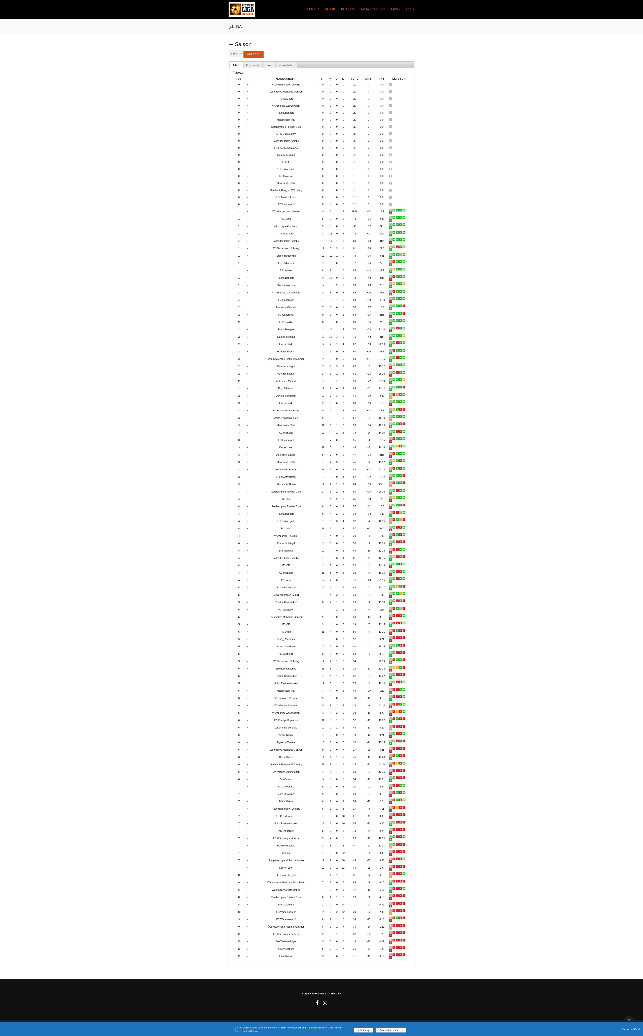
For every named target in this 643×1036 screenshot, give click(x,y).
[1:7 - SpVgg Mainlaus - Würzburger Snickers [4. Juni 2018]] (404, 534)
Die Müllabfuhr (286, 904)
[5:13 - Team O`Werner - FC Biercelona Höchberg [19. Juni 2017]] (390, 412)
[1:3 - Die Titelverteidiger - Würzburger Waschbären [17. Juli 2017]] (394, 210)
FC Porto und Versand (286, 698)
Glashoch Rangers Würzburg (286, 190)
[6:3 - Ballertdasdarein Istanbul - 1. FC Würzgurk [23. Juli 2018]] (394, 239)
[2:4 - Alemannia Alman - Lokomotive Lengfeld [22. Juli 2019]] (394, 482)
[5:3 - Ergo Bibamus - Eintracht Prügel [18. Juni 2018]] (404, 261)
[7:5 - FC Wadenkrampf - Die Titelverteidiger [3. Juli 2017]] (397, 918)
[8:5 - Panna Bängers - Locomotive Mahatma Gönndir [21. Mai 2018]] (390, 618)
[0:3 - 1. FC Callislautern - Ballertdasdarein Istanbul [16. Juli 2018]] (397, 239)
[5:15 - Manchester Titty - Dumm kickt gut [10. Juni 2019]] (401, 364)
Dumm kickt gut (286, 155)
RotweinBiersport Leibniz (286, 594)
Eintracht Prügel (286, 543)
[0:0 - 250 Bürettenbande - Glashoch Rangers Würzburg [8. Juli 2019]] (397, 667)
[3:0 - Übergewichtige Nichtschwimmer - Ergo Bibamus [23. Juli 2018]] (394, 261)
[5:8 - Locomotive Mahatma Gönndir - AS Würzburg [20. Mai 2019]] (390, 655)
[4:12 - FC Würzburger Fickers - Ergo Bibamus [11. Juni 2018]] (390, 264)
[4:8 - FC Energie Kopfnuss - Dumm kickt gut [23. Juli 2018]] (394, 335)
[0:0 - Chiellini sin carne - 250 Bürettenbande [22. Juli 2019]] (394, 283)
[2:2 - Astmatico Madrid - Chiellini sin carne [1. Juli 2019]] (404, 283)
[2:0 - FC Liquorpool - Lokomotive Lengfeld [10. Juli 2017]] (397, 313)
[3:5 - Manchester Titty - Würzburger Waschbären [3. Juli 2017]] (401, 210)
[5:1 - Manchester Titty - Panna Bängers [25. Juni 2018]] (390, 330)
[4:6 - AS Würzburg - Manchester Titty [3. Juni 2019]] (404, 460)
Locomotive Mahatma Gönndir (286, 91)
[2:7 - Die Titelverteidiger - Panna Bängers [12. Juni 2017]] (390, 515)
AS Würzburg (286, 98)
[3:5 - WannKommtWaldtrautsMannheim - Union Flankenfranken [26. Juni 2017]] (404, 416)
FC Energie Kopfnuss (286, 147)
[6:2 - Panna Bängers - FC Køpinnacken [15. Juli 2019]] (397, 276)
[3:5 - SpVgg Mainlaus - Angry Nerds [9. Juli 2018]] (394, 637)
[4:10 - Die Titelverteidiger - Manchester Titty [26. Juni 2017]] (401, 689)
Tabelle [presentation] (236, 65)
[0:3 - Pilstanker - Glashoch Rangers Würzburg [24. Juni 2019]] (404, 763)
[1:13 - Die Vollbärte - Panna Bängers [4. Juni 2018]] (390, 552)
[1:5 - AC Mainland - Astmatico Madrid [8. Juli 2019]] (401, 379)
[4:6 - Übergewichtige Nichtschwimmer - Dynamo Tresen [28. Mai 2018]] (390, 743)
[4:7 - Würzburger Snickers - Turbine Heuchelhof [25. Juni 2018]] (390, 257)
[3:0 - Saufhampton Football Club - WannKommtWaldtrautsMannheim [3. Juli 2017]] (401, 505)
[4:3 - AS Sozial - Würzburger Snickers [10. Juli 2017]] (397, 217)
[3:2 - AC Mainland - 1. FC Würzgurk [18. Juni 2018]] (390, 434)
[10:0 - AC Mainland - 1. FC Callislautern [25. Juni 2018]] (404, 431)
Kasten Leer (286, 447)
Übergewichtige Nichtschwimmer (286, 358)
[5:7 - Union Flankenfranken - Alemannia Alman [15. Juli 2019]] (397, 482)
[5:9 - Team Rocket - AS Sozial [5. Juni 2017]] (401, 954)
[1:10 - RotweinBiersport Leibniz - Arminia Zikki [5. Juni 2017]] (390, 596)
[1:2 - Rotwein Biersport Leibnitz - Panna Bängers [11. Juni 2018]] (401, 807)
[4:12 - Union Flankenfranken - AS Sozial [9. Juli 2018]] (397, 630)
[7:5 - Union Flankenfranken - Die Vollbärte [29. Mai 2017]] (390, 802)
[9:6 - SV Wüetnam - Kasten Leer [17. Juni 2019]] (390, 780)
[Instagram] (325, 1002)
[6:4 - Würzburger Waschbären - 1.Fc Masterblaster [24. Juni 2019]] (404, 291)
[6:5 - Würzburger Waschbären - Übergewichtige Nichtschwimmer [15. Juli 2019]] (397, 291)
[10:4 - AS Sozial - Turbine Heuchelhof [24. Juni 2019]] (404, 578)
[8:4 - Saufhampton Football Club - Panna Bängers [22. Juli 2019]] (394, 276)
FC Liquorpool (286, 204)
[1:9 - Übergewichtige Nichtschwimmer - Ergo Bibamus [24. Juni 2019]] (390, 389)
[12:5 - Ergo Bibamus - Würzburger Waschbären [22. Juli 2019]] (394, 291)
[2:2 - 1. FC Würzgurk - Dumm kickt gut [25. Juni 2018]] (404, 335)
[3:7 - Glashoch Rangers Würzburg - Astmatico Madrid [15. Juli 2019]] (397, 379)
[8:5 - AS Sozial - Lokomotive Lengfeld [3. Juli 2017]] (401, 217)
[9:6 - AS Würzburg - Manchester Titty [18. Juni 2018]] (401, 423)
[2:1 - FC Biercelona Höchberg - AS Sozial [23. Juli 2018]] (394, 247)
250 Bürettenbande (286, 668)
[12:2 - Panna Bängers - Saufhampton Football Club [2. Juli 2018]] (404, 328)
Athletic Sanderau (286, 395)
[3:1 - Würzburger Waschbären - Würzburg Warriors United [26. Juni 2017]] (404, 210)
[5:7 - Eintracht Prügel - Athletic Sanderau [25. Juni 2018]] (401, 541)
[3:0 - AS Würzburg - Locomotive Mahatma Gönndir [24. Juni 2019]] (394, 652)
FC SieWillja (286, 322)
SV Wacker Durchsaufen (286, 771)
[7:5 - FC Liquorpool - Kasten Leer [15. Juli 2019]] (394, 298)
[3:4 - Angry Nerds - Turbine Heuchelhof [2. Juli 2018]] (404, 254)
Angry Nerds (286, 735)
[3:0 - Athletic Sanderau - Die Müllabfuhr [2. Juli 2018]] (394, 645)
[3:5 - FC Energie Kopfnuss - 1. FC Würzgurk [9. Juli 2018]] (397, 519)
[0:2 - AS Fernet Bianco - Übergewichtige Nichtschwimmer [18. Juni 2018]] (394, 453)
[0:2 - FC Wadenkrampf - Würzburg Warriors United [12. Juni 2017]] (390, 891)
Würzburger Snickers (286, 535)
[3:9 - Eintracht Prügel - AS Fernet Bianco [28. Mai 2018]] (404, 453)
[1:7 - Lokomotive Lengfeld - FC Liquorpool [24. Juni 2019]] (404, 298)
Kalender (348, 9)
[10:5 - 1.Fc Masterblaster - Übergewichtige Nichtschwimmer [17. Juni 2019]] (390, 478)
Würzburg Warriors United (286, 889)
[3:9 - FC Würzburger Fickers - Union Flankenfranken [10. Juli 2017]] (397, 416)
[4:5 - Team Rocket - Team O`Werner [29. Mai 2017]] (404, 954)
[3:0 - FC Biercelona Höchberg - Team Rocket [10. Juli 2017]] (397, 409)
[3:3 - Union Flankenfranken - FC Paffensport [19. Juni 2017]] (390, 419)
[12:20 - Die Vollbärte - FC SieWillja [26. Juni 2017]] (401, 320)
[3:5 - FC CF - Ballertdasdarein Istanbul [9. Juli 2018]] (401, 239)
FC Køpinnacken (286, 351)
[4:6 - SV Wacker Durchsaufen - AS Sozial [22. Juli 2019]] (394, 578)
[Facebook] (317, 1002)
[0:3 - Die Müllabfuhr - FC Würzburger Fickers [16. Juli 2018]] (394, 836)
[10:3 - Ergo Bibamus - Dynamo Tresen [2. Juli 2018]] (397, 261)
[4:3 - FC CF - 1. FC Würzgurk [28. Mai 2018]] (390, 625)
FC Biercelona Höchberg (285, 248)
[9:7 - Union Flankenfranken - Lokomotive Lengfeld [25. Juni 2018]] (401, 726)
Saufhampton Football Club (286, 126)
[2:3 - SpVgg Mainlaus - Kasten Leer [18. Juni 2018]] (404, 446)
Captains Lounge (372, 9)
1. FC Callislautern (286, 133)
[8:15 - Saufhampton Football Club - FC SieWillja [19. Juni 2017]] (404, 320)
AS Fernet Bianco (286, 454)
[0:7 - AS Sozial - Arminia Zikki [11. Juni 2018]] (390, 633)
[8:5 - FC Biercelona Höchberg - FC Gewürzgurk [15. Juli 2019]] (397, 659)
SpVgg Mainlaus (286, 639)
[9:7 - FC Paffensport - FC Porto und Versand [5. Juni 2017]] (390, 611)
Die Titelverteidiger (286, 941)
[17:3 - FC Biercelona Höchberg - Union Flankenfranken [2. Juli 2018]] (404, 247)
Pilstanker (285, 852)
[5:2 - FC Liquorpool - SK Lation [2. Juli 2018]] (401, 438)
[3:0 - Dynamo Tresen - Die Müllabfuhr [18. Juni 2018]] (401, 741)
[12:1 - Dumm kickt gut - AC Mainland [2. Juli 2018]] (401, 335)
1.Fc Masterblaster (286, 197)
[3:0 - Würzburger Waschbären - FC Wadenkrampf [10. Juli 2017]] (397, 210)
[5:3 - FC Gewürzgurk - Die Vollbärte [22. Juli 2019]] (394, 755)
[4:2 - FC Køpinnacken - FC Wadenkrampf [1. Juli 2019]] (404, 372)
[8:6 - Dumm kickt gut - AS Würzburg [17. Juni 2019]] (397, 364)
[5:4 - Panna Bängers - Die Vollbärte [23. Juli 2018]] (394, 328)
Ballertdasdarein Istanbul (286, 140)
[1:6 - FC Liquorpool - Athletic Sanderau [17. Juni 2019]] (390, 301)
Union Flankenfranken (286, 417)
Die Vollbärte (286, 550)
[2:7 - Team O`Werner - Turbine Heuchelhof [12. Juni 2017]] (390, 603)
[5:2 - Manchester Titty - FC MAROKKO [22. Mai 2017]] (390, 788)
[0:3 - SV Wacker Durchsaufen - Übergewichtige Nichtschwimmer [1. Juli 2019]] (404, 770)
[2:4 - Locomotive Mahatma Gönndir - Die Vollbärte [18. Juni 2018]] (401, 549)
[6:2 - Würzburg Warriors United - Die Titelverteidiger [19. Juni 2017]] (404, 888)
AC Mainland (286, 176)
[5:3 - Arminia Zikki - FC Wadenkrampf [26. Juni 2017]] (404, 401)
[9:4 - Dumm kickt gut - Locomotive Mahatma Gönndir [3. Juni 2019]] (404, 364)
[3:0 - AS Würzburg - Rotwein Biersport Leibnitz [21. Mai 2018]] (390, 810)
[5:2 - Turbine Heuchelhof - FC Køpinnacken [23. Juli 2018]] (394, 254)
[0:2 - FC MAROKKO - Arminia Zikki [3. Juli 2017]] (401, 401)
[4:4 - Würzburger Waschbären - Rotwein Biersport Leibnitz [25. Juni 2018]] (397, 711)
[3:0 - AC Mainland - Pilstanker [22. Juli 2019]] (394, 571)
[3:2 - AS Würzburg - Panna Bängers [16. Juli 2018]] (397, 232)
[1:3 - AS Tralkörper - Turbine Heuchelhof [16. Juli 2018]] (397, 254)
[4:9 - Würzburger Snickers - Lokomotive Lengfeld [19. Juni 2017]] (390, 707)
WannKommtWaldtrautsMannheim (286, 882)
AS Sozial (286, 218)
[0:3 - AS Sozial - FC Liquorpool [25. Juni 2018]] (404, 438)
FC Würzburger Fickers (286, 838)
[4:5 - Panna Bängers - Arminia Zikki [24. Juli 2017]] (394, 401)
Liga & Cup (311, 9)
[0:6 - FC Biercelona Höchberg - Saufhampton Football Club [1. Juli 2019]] (404, 490)
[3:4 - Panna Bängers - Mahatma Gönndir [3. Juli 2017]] (397, 305)
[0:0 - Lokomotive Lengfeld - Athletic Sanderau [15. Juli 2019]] (397, 394)
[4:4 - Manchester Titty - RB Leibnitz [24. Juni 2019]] (394, 269)
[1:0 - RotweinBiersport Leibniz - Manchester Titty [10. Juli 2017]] (394, 593)
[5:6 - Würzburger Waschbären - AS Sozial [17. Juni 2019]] (390, 294)
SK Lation (286, 499)
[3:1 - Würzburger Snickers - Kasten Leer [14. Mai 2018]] (390, 537)
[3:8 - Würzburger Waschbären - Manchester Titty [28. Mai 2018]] (390, 714)
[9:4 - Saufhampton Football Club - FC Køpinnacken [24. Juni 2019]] (390, 375)
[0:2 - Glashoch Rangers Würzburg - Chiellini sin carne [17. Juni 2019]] (390, 766)
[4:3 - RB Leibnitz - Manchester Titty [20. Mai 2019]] (404, 269)
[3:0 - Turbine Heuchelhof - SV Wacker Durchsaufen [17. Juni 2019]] (390, 677)
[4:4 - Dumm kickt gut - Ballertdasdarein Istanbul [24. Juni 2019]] (394, 364)
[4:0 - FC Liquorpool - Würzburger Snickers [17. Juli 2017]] (394, 313)
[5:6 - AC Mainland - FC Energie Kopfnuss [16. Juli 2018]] (397, 431)
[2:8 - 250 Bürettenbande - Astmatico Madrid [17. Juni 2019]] (390, 382)
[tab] (236, 65)
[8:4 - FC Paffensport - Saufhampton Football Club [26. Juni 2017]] (404, 505)
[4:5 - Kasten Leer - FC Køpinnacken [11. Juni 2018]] (390, 353)
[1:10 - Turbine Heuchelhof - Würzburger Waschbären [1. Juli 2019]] (401, 291)
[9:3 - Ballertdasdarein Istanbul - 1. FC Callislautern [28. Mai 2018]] (390, 817)
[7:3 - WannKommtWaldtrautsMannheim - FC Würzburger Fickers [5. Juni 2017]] (390, 883)
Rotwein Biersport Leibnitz (286, 84)
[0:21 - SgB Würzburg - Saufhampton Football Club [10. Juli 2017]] (397, 505)
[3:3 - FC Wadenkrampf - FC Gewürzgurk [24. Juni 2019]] (390, 847)
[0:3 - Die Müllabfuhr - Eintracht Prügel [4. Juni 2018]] (390, 544)
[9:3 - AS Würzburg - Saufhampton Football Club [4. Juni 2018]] (404, 895)
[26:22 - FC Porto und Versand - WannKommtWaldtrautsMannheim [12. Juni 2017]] (404, 881)
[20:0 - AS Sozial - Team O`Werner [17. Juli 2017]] (394, 217)
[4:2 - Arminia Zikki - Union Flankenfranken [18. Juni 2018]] (390, 345)
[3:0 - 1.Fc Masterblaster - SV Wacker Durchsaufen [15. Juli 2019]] (394, 475)
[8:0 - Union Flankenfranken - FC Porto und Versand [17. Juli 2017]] (394, 416)
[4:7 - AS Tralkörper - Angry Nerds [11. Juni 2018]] (404, 733)
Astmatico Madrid (286, 381)
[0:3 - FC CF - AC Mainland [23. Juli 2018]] (394, 431)
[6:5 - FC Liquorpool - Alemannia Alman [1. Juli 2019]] (401, 298)
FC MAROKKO (286, 786)
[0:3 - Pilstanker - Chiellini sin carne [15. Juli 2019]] (397, 283)
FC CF (286, 162)
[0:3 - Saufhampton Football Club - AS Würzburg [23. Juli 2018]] (394, 232)
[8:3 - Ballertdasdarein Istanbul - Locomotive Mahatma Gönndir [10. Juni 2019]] (401, 556)
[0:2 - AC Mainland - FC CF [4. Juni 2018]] (404, 623)
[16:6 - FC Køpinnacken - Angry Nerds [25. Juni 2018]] (404, 350)
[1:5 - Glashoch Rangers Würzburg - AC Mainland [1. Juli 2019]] (404, 571)
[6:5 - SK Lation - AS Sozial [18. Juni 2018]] (404, 527)
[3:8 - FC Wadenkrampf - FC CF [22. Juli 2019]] (394, 564)
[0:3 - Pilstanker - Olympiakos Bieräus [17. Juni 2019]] (390, 471)
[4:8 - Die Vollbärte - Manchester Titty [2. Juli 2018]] (394, 423)
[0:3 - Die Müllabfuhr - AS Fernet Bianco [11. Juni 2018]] (397, 453)
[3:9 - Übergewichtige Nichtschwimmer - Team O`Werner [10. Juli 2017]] (397, 792)
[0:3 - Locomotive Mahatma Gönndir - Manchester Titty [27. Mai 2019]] (390, 463)
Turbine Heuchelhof (286, 255)
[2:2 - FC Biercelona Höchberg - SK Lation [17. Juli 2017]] (394, 409)
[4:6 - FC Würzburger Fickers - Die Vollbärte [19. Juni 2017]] (404, 800)
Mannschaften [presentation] (286, 65)
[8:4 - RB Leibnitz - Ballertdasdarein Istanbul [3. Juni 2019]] (397, 269)
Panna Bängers (285, 112)
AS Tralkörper (286, 830)
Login (410, 9)
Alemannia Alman (286, 484)
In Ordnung (363, 1030)
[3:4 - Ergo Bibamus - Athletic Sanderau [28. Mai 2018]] (390, 648)
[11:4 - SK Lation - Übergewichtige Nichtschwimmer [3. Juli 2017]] (401, 497)
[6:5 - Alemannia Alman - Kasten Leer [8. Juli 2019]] (401, 482)
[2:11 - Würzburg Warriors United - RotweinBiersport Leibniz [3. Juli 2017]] (397, 593)
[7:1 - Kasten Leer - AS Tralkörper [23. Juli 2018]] (394, 446)
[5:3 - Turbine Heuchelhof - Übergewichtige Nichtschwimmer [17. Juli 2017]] (394, 600)
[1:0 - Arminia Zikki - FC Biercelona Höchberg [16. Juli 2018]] (397, 247)
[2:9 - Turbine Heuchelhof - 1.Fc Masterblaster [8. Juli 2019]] (397, 475)
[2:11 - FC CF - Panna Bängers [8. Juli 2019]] (401, 276)
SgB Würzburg (286, 948)
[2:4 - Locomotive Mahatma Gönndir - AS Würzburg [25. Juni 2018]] (390, 235)
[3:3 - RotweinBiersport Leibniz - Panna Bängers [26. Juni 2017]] (401, 512)
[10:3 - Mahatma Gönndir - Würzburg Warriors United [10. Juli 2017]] (394, 305)
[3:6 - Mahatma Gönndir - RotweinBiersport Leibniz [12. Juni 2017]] (404, 305)
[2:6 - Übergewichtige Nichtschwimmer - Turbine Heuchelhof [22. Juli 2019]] (394, 674)
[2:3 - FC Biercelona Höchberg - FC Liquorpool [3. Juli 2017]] (401, 313)
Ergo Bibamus (286, 263)
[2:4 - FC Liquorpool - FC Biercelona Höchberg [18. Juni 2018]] (390, 249)
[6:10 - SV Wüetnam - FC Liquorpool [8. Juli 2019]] (397, 298)
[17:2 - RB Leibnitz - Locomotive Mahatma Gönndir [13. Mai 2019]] (390, 271)
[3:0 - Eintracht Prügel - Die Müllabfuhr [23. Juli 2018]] (394, 541)
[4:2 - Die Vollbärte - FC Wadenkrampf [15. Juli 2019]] (397, 755)
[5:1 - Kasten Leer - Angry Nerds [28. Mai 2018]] (390, 736)
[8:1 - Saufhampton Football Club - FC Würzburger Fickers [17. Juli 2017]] (394, 505)
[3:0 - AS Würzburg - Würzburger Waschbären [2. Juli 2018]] (404, 232)
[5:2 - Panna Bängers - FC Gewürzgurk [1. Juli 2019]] (404, 276)
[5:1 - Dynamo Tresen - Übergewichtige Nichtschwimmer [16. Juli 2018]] (397, 357)
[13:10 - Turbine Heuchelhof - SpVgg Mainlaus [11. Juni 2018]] (404, 637)
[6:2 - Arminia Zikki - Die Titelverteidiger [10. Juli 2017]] (397, 401)
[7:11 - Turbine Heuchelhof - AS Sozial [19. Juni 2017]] (390, 220)
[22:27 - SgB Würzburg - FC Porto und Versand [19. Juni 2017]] (390, 699)
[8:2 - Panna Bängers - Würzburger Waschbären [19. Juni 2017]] (390, 212)
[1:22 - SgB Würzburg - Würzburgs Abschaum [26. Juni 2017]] (404, 224)
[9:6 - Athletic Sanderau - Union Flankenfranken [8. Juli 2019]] (401, 394)
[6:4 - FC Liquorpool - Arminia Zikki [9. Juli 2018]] (397, 342)
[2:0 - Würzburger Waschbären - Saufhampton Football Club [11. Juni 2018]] (404, 711)
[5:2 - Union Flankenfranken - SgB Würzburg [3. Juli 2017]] (401, 416)
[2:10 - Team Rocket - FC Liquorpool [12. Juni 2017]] (397, 954)
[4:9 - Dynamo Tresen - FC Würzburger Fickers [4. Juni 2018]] (404, 741)
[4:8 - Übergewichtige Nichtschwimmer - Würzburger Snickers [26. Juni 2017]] (404, 704)
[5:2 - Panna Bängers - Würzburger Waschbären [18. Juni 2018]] (401, 711)
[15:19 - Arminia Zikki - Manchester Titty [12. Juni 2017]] (390, 692)
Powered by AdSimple (631, 1029)
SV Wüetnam (286, 779)
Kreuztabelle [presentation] (253, 65)
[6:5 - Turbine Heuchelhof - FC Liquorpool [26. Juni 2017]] (404, 313)
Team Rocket (286, 956)
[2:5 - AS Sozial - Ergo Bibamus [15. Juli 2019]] (397, 387)
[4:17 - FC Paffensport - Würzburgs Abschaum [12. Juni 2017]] (404, 608)
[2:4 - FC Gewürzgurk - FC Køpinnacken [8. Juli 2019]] (401, 372)
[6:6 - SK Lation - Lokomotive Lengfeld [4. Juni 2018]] (390, 729)
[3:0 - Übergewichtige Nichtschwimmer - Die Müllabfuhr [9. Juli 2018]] (401, 357)
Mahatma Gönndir (286, 307)
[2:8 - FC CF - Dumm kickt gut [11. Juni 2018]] (401, 623)
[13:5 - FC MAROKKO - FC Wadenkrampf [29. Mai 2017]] (404, 785)
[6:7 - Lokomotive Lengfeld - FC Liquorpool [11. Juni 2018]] (404, 726)
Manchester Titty (286, 119)
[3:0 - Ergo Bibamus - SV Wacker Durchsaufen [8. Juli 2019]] (401, 387)
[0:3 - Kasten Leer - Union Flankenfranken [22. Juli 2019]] (394, 682)
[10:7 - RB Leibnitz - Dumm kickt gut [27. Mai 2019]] (401, 269)
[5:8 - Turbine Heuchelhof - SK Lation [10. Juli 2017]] (397, 497)
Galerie (330, 9)
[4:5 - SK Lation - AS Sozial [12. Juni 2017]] (390, 500)
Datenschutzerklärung (391, 1030)
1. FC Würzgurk (286, 169)
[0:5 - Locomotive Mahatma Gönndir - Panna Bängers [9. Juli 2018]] (401, 328)
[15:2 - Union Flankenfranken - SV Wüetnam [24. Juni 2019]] (404, 682)
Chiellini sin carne (286, 285)
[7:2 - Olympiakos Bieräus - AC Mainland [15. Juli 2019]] (397, 468)
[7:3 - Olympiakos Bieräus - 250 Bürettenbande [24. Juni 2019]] (404, 468)
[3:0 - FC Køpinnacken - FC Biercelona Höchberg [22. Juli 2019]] (394, 372)
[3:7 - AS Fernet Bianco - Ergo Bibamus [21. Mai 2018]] (390, 456)
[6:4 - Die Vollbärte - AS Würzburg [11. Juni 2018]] (404, 549)
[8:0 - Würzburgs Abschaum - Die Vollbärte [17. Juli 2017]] (394, 224)
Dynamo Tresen (286, 742)
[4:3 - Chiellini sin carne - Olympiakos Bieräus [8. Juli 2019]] (401, 283)
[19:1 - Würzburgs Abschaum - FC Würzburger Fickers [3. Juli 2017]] (401, 224)
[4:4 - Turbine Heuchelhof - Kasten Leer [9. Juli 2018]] (401, 254)
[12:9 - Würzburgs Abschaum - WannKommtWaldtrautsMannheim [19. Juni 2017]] (390, 227)
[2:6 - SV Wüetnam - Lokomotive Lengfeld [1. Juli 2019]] (401, 586)
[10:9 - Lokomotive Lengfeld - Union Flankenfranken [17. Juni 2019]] (390, 589)
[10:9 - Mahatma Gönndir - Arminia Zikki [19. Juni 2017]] (401, 305)
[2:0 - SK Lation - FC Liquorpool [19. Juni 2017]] (390, 316)
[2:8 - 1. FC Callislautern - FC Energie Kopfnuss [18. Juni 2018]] (390, 721)
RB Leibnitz (286, 270)
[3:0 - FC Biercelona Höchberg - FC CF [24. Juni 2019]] (390, 566)
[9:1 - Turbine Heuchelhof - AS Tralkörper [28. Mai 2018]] (390, 832)
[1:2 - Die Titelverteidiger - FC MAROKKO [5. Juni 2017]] (401, 785)
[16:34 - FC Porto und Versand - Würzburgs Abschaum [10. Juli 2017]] (397, 224)
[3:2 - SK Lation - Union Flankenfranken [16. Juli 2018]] (394, 527)
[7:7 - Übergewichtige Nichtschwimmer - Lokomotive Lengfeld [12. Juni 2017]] (390, 876)
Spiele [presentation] (269, 65)
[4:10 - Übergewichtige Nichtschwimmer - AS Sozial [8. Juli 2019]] (401, 578)
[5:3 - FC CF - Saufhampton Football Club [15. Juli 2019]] (397, 490)
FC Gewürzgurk (286, 845)
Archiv (395, 9)
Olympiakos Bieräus (286, 469)
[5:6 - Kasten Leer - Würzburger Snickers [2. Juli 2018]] (401, 446)
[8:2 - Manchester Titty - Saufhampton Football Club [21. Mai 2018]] (390, 898)
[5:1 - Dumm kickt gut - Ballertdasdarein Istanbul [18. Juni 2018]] (390, 242)
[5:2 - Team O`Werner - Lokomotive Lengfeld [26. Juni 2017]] (404, 792)
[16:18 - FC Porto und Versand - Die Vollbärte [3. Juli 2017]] (401, 696)
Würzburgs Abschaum (286, 226)
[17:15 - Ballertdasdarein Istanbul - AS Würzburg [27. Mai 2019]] (390, 559)
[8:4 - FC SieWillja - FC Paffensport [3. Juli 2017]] (397, 320)
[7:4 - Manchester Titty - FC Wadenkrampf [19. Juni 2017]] (404, 689)
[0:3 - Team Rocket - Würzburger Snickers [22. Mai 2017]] (390, 957)
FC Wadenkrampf (286, 911)
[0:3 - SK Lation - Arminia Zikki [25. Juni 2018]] (404, 342)
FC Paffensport (286, 609)
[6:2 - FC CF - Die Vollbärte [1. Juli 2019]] (404, 564)
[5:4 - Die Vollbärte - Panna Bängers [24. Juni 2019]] (390, 279)
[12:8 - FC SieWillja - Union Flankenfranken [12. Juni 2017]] (390, 323)
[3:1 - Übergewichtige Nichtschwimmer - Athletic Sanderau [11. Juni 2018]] (401, 645)
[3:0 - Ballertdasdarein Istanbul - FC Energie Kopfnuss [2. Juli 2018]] (404, 239)
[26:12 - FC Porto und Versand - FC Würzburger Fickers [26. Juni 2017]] (404, 696)
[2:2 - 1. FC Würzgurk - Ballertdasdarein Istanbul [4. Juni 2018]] (390, 522)
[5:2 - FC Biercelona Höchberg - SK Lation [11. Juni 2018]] (390, 530)
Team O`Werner (286, 794)
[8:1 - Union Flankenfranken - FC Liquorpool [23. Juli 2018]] (394, 438)
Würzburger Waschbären (286, 105)
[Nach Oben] (629, 1020)
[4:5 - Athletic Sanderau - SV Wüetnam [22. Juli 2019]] (394, 394)
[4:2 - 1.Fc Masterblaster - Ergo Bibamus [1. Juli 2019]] (404, 387)
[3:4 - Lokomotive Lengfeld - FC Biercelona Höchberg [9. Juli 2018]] (401, 247)
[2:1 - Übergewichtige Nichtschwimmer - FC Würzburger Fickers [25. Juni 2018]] (390, 360)
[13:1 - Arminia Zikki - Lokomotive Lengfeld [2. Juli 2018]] (401, 342)
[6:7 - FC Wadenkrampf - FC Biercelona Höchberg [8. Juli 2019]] (401, 659)
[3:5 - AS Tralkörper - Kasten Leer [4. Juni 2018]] (404, 829)
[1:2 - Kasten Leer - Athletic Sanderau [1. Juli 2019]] (404, 394)
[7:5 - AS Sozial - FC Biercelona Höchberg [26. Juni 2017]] (404, 217)
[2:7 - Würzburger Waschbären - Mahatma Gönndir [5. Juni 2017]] (390, 308)
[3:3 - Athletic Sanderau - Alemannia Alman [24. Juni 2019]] (390, 397)
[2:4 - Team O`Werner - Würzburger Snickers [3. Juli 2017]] (401, 704)
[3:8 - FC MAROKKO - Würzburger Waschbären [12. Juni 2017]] (397, 785)
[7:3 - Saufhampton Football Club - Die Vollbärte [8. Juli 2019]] (401, 490)
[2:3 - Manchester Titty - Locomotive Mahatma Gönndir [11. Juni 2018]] (404, 423)
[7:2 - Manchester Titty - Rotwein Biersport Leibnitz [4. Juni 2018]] (390, 426)
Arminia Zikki (286, 344)
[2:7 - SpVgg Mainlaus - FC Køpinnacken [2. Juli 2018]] (401, 350)
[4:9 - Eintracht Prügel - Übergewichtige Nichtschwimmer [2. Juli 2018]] (404, 357)
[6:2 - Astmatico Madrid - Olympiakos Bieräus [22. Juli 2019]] (394, 379)
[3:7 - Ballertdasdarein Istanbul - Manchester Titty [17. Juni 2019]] (397, 460)
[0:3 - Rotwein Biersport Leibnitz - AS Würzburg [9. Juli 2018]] (401, 232)
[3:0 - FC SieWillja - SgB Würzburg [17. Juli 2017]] (394, 320)
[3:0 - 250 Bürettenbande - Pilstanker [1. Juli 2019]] (401, 667)
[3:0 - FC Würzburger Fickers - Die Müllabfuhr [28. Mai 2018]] (390, 839)
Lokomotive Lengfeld (286, 587)
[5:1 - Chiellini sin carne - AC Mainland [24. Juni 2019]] (390, 286)
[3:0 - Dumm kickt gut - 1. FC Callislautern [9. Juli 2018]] (397, 335)
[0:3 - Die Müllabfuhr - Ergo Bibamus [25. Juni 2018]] (401, 261)
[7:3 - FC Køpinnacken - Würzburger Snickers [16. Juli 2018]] (397, 350)
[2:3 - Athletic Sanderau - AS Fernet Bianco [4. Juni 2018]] (401, 453)
